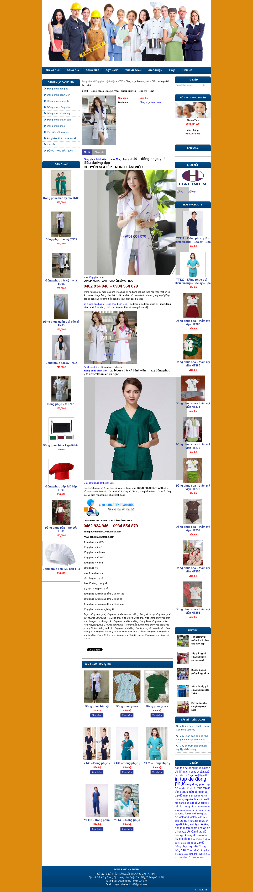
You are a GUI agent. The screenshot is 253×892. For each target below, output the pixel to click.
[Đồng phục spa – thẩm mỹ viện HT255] (193, 469)
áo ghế (204, 850)
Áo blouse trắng (92, 367)
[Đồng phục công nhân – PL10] (61, 552)
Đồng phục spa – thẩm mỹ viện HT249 (193, 611)
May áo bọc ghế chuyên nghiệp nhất (199, 706)
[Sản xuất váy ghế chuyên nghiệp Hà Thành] (183, 692)
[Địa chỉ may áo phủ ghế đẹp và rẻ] (183, 675)
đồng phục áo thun (195, 857)
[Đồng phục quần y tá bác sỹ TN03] (61, 223)
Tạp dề (51, 144)
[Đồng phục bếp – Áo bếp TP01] (61, 429)
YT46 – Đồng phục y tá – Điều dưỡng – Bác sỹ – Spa (97, 763)
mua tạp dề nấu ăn (187, 788)
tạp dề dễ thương (195, 814)
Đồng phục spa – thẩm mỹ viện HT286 (193, 240)
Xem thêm (127, 715)
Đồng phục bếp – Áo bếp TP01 (61, 447)
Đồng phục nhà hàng (58, 113)
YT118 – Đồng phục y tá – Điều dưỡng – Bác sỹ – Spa (97, 820)
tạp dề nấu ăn (201, 821)
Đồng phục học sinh (58, 101)
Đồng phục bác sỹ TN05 (97, 706)
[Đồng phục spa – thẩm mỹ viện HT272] (193, 387)
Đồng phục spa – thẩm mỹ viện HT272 (193, 405)
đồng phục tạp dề (196, 854)
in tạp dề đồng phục (190, 781)
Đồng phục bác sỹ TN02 (61, 280)
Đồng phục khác (56, 125)
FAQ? (172, 70)
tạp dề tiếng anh (184, 824)
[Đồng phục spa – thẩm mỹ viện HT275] (193, 304)
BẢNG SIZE (92, 70)
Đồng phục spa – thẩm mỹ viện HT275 (193, 322)
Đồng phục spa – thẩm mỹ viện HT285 (193, 281)
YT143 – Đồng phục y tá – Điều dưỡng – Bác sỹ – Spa (127, 820)
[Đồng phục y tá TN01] (61, 305)
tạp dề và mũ (190, 831)
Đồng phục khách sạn (59, 119)
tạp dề (185, 803)
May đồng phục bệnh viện (96, 483)
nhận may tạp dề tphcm (186, 799)
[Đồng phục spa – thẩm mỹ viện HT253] (193, 510)
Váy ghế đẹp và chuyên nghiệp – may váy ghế (199, 657)
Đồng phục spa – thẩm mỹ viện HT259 (193, 446)
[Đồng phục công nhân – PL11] (61, 511)
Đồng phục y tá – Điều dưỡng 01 (127, 706)
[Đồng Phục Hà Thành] (126, 33)
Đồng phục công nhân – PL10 (61, 570)
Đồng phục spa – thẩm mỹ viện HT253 (193, 528)
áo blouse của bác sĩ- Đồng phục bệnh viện (105, 304)
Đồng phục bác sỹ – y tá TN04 (61, 200)
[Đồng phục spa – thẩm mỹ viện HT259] (193, 428)
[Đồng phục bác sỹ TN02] (61, 264)
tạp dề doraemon (183, 810)
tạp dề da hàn (203, 806)
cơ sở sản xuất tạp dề (194, 775)
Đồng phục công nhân (59, 107)
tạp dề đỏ (191, 842)
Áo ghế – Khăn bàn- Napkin (62, 138)
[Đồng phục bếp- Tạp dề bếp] (61, 346)
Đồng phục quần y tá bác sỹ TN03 (61, 241)
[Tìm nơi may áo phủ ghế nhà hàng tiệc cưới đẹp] (183, 642)
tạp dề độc (195, 850)
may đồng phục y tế (121, 159)
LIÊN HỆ (187, 70)
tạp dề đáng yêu (188, 835)
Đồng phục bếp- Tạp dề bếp (61, 362)
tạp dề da (192, 806)
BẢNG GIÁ (73, 70)
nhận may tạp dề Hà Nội (195, 795)
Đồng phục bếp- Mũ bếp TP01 (61, 406)
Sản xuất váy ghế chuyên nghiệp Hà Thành (200, 690)
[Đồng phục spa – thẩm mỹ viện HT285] (193, 263)
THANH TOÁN (133, 70)
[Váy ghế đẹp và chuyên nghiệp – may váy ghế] (183, 659)
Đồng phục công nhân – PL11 (61, 529)
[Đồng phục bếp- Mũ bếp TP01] (61, 388)
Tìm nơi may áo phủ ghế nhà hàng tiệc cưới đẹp (200, 640)
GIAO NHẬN (155, 70)
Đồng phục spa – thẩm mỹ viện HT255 (193, 487)
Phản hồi (99, 152)
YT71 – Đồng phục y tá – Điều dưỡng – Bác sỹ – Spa (157, 763)
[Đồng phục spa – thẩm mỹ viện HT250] (193, 552)
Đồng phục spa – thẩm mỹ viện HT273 (193, 364)
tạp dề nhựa (187, 820)
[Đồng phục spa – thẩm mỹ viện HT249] (193, 593)
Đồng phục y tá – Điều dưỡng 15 (157, 706)
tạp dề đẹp (185, 838)
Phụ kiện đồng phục (58, 132)
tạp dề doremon (199, 810)
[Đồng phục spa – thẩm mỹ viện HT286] (193, 222)
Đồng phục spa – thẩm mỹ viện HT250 (193, 570)
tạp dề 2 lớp (197, 802)
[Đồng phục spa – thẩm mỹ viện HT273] (193, 346)
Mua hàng (97, 715)
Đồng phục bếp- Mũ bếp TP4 (61, 486)
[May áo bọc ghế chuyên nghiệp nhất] (183, 708)
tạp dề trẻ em (194, 828)
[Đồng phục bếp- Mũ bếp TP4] (61, 470)
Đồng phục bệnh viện (104, 81)
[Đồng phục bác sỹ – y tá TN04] (61, 182)
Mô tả (87, 152)
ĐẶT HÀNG (112, 70)
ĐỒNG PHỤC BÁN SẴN (60, 150)
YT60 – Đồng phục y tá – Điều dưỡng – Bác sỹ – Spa (127, 763)
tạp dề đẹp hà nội (200, 839)
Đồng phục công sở (57, 88)
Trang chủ (53, 70)
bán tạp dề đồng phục (188, 768)
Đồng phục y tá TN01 (61, 321)
